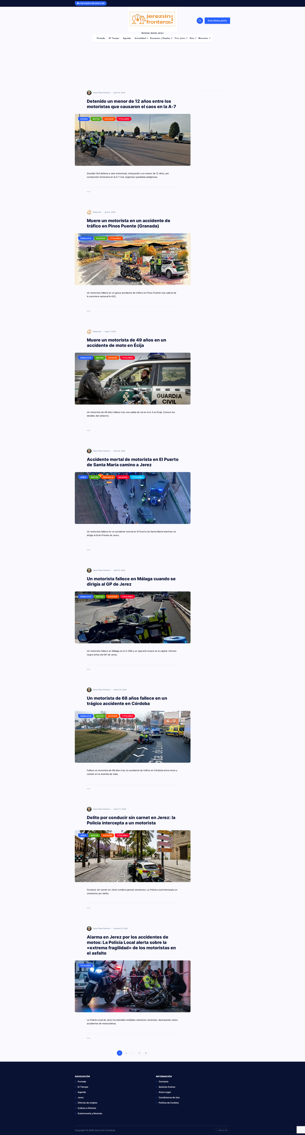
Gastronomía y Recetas (90, 1113)
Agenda (127, 38)
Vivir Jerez (180, 38)
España (84, 119)
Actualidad (140, 38)
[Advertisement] (152, 68)
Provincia (108, 477)
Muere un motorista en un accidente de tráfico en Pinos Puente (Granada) (128, 223)
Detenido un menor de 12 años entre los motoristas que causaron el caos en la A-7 (131, 104)
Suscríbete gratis (217, 20)
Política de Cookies (169, 1102)
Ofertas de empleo (87, 1102)
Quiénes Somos (167, 1087)
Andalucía (85, 238)
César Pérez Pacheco (101, 93)
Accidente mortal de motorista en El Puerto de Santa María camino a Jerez (132, 462)
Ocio (192, 38)
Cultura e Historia (87, 1108)
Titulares (124, 119)
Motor (96, 119)
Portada (101, 38)
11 (139, 1053)
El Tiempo (114, 38)
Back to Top (223, 1130)
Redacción (97, 212)
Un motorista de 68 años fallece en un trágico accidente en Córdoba (127, 701)
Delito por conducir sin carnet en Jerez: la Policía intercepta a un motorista (131, 820)
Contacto (163, 1081)
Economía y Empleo (160, 38)
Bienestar (203, 38)
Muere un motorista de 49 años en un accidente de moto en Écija (126, 342)
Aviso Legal (165, 1092)
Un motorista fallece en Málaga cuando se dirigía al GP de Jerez (131, 581)
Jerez (83, 477)
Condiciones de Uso (169, 1097)
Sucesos (109, 119)
